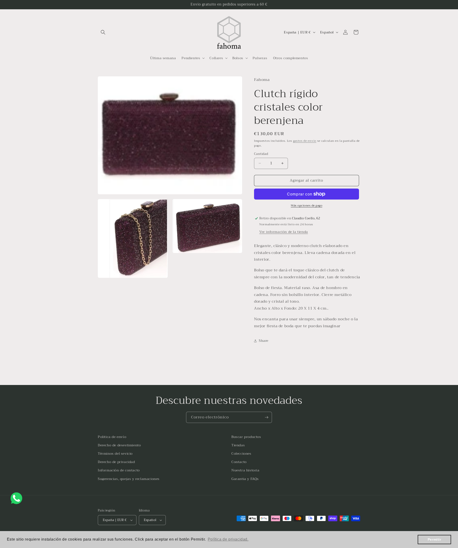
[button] (103, 32)
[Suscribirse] (266, 417)
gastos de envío (305, 140)
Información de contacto (119, 470)
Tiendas (238, 445)
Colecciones (241, 453)
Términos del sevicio (115, 453)
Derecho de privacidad (116, 462)
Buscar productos (246, 437)
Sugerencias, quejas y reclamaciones (129, 479)
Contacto (239, 462)
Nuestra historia (245, 470)
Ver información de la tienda (283, 232)
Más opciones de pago (306, 205)
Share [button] (263, 340)
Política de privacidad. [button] (228, 539)
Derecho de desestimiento (119, 445)
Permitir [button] (434, 539)
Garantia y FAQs (245, 479)
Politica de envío (112, 437)
